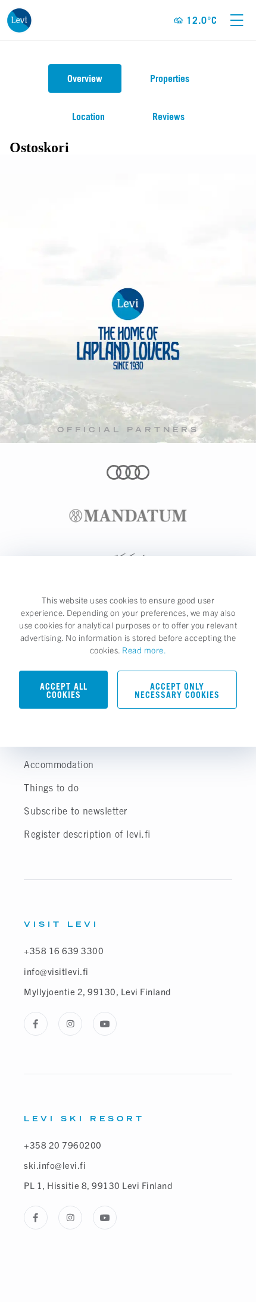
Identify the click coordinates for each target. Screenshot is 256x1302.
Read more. (144, 649)
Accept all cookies (64, 690)
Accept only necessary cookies (177, 690)
